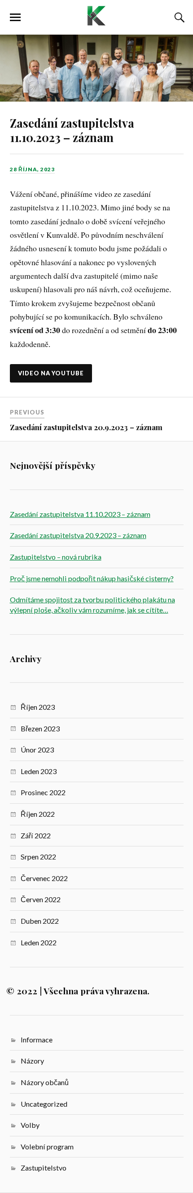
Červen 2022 (41, 899)
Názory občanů (45, 1082)
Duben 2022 (40, 921)
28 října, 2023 (32, 169)
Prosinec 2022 (43, 792)
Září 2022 (36, 835)
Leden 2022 (39, 942)
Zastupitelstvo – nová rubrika (55, 556)
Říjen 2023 (38, 707)
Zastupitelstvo (43, 1167)
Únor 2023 (37, 749)
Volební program (47, 1146)
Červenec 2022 (44, 878)
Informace (37, 1039)
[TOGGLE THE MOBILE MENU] (15, 17)
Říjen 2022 (38, 814)
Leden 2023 (39, 771)
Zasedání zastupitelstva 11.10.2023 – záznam (72, 130)
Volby (30, 1125)
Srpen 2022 (38, 856)
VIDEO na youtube (51, 373)
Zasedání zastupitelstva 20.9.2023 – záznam (86, 427)
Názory (32, 1060)
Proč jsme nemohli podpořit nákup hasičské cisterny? (92, 578)
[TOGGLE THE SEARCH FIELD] (178, 17)
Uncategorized (44, 1104)
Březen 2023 (40, 728)
